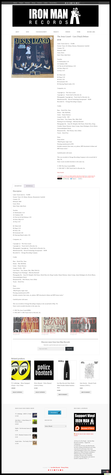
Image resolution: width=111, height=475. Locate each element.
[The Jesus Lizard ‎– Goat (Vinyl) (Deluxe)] (26, 324)
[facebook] (67, 3)
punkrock (72, 177)
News (27, 31)
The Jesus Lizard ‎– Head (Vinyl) (48, 332)
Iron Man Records (55, 467)
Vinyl (92, 177)
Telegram (21, 2)
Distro (74, 176)
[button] (51, 38)
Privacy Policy (64, 467)
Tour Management (41, 31)
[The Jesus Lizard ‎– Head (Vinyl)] (55, 324)
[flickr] (71, 3)
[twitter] (65, 3)
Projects (56, 31)
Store (78, 31)
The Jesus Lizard (80, 176)
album (89, 176)
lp (65, 177)
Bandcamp (27, 2)
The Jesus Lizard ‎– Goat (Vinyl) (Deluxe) (22, 332)
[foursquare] (72, 3)
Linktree (45, 2)
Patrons (67, 31)
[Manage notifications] (107, 471)
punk (68, 177)
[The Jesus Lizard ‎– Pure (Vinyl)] (83, 324)
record (77, 177)
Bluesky (15, 2)
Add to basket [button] (63, 394)
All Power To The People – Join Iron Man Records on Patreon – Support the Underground (84, 442)
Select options (17, 392)
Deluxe (93, 176)
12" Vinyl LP (66, 176)
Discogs (33, 2)
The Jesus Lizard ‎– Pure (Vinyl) (77, 332)
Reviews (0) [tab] (29, 186)
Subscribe (69, 348)
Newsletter (39, 2)
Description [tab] (18, 186)
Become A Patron (53, 2)
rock (81, 177)
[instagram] (69, 3)
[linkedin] (74, 3)
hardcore (59, 177)
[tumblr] (78, 3)
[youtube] (76, 3)
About (17, 31)
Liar (64, 177)
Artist (70, 176)
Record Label (91, 31)
